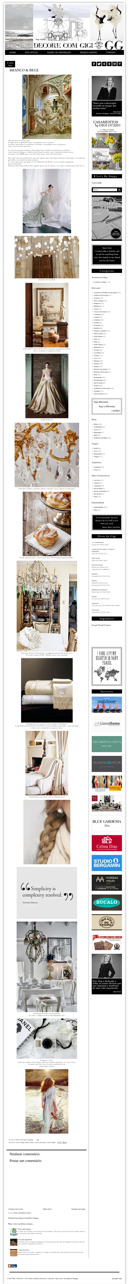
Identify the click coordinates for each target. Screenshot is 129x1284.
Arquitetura (97, 467)
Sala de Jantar (98, 383)
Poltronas (97, 361)
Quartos (96, 366)
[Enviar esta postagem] (37, 1140)
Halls (95, 342)
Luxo (95, 358)
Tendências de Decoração (102, 388)
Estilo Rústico (98, 336)
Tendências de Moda (100, 438)
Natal (95, 497)
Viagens (96, 456)
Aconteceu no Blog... (100, 282)
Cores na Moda (51, 1142)
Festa (95, 339)
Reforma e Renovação (101, 372)
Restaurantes (98, 377)
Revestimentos (98, 380)
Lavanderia (97, 353)
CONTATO (110, 52)
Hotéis (96, 448)
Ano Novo (97, 480)
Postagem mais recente (16, 1209)
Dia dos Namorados (100, 491)
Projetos (96, 364)
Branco (32, 1142)
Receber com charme (100, 369)
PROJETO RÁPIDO (88, 52)
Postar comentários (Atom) (22, 1213)
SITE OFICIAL (31, 52)
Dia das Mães (98, 488)
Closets (96, 309)
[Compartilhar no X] (62, 1143)
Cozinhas (97, 320)
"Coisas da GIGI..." (24, 1250)
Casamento (97, 486)
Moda (95, 435)
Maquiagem (97, 432)
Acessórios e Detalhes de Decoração (105, 292)
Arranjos (96, 298)
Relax (95, 375)
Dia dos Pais (98, 494)
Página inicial (47, 1209)
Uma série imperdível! (25, 1240)
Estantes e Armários (100, 331)
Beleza (27, 1142)
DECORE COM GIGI (16, 1278)
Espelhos (96, 328)
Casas (95, 470)
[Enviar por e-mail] (58, 1143)
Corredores (97, 314)
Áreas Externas (98, 394)
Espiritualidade (98, 507)
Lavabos (96, 350)
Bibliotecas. (97, 306)
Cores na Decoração (40, 1142)
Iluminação (97, 347)
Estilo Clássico (98, 333)
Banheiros (97, 303)
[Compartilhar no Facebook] (64, 1143)
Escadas (96, 323)
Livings (96, 355)
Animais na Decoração (101, 295)
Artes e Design (20, 1142)
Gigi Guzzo (58, 1278)
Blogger (75, 1278)
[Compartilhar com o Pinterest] (66, 1143)
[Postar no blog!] (60, 1143)
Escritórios (97, 325)
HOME (13, 52)
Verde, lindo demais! (24, 1229)
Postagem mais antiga (78, 1209)
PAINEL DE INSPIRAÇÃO (59, 52)
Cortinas (96, 317)
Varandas (97, 391)
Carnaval (96, 483)
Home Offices (98, 344)
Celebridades (98, 427)
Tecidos (96, 385)
